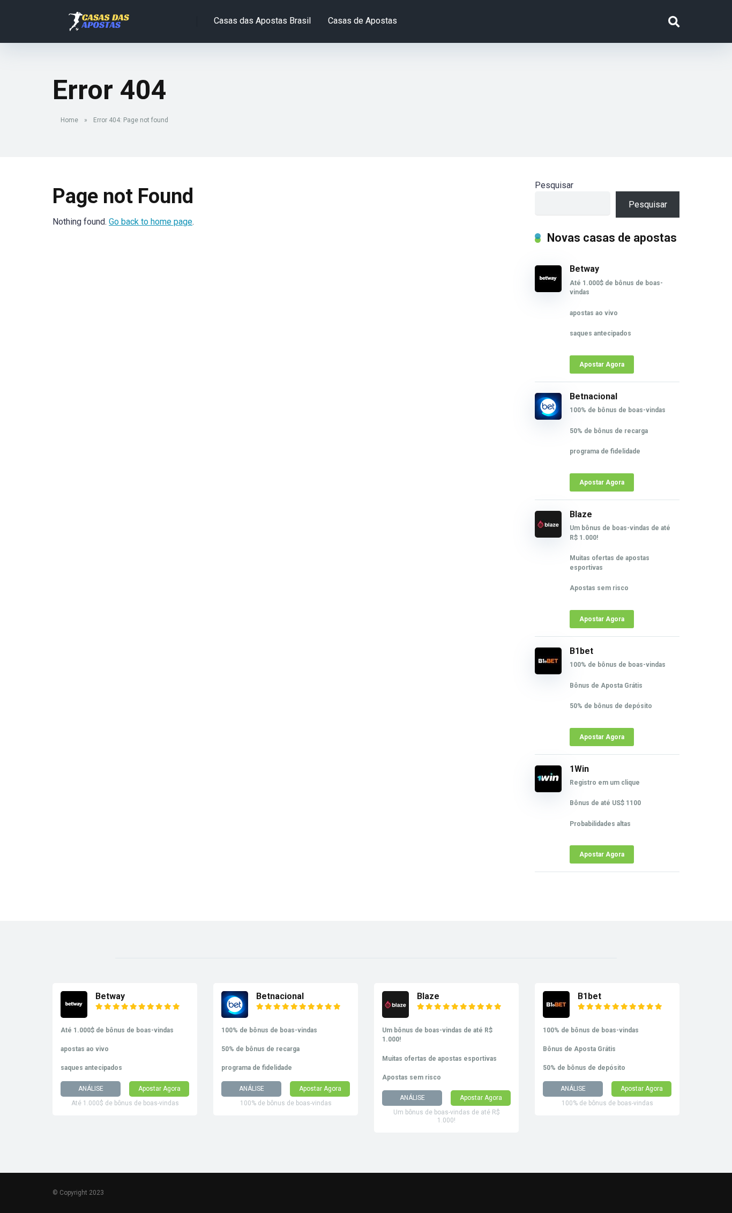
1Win (579, 769)
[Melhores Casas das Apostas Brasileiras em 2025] (99, 17)
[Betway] (548, 289)
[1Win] (548, 789)
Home (69, 120)
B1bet (581, 651)
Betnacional (593, 396)
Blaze (581, 514)
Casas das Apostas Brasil (262, 21)
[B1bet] (548, 671)
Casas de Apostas (362, 21)
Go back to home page (150, 222)
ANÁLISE (90, 1088)
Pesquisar (554, 185)
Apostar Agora (601, 364)
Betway (584, 269)
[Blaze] (548, 535)
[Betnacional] (548, 417)
